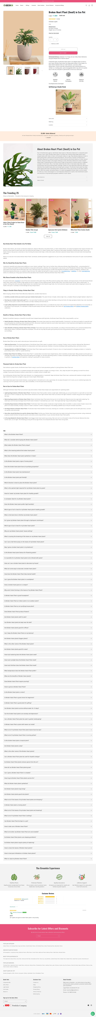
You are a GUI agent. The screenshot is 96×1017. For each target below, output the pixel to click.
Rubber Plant (63, 958)
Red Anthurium (85, 958)
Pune (34, 973)
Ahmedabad (38, 973)
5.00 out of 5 (24, 899)
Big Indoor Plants (58, 946)
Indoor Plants (6, 946)
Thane (42, 973)
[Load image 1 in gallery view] (10, 71)
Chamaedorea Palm (35, 958)
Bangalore (9, 973)
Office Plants (29, 952)
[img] (13, 910)
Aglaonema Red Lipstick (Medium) (57, 230)
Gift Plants (83, 965)
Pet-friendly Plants (40, 946)
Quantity (50, 37)
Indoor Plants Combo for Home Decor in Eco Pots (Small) (13, 223)
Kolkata (25, 973)
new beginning (86, 271)
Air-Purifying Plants (14, 946)
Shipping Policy (37, 987)
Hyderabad (30, 973)
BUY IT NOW (63, 53)
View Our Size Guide (54, 33)
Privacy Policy (36, 989)
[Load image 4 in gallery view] (28, 71)
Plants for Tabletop (14, 966)
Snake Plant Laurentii (77, 958)
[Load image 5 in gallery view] (36, 71)
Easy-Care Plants (21, 946)
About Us (5, 991)
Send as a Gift (55, 43)
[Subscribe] (58, 935)
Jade (53, 965)
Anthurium (27, 965)
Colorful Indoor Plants (30, 946)
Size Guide (5, 989)
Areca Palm (19, 958)
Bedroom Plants (22, 952)
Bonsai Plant (13, 958)
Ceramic (61, 965)
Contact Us (35, 982)
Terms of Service (37, 991)
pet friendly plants (68, 306)
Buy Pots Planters (67, 965)
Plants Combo (6, 966)
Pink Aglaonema (6, 958)
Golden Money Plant (55, 958)
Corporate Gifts (7, 982)
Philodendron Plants (40, 965)
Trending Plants (6, 965)
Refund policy (36, 994)
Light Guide (6, 987)
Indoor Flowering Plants (49, 946)
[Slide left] (4, 70)
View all (48, 236)
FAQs (34, 984)
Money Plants (33, 965)
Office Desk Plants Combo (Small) (80, 230)
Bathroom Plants (42, 952)
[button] (22, 5)
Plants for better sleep (76, 965)
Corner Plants (35, 952)
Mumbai (5, 973)
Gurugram (21, 973)
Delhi (13, 973)
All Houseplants (6, 952)
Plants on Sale (89, 965)
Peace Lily (42, 958)
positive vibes (15, 357)
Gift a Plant (6, 984)
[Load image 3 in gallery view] (19, 71)
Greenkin (17, 281)
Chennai (16, 973)
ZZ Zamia (57, 965)
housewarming (66, 271)
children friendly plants (82, 306)
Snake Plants (21, 965)
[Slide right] (42, 70)
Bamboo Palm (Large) (32, 230)
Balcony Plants (49, 952)
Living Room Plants (14, 952)
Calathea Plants (48, 965)
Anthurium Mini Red (26, 958)
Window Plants (62, 952)
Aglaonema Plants (14, 965)
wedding (74, 271)
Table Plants (55, 952)
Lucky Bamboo (47, 958)
